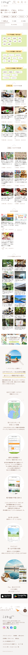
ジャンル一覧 (5, 647)
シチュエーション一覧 (14, 647)
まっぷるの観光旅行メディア (9, 641)
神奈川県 (5, 5)
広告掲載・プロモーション (8, 638)
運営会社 (17, 638)
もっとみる (14, 24)
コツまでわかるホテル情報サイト (10, 644)
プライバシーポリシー (7, 635)
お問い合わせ (21, 635)
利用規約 (15, 635)
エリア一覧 (20, 644)
